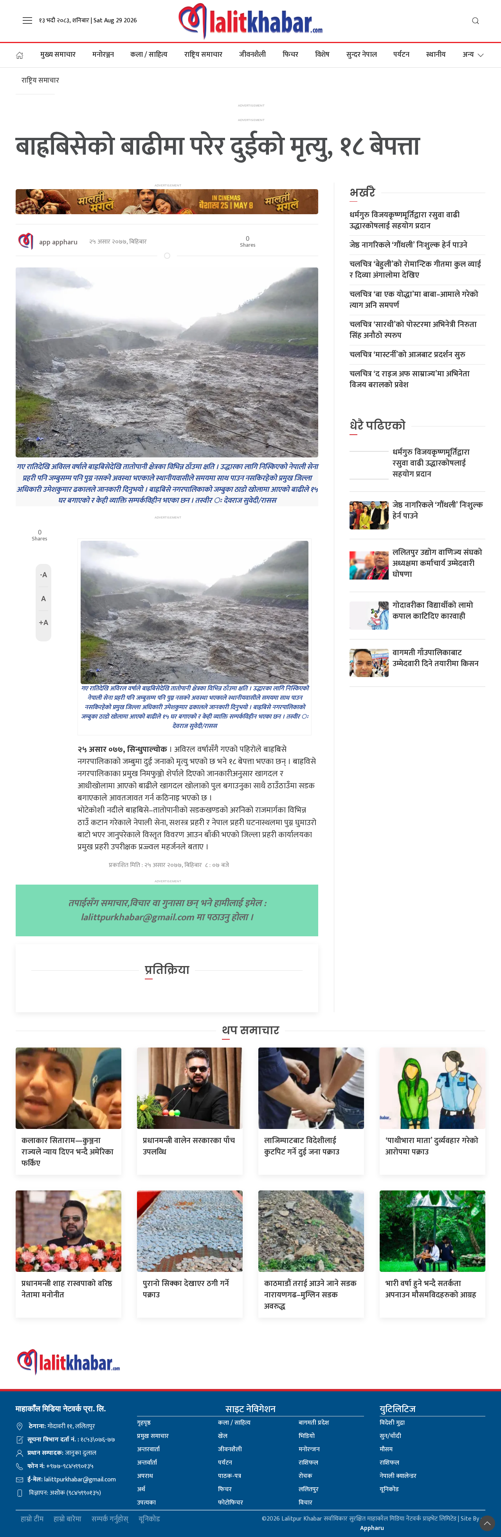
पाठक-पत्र (229, 1476)
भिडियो (307, 1436)
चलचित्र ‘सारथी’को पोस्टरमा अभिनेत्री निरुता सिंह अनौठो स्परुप (413, 330)
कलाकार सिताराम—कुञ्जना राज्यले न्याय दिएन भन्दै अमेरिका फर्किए (68, 1152)
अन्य (468, 55)
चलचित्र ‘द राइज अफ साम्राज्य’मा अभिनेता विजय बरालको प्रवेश (410, 379)
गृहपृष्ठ (144, 1423)
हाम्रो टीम (32, 1519)
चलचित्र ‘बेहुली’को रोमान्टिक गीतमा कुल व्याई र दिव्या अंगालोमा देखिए (415, 270)
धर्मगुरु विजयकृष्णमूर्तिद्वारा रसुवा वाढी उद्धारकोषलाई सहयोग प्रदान (405, 220)
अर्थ (141, 1489)
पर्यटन (401, 55)
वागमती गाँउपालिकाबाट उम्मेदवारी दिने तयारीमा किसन (436, 658)
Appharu (372, 1528)
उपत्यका (146, 1502)
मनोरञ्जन (103, 55)
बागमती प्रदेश (314, 1423)
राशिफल (308, 1463)
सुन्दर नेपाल (361, 55)
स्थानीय (436, 55)
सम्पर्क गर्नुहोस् (110, 1519)
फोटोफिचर (230, 1502)
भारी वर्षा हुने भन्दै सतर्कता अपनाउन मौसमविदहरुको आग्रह (431, 1289)
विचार (305, 1502)
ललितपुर (309, 1489)
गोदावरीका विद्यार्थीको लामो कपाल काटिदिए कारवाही (433, 611)
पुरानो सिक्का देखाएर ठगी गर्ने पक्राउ (186, 1289)
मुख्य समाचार (58, 55)
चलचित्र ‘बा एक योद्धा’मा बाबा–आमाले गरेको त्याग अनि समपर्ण (414, 300)
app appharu (58, 242)
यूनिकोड (389, 1489)
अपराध (145, 1476)
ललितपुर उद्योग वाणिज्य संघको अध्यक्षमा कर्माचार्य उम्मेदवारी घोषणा (437, 563)
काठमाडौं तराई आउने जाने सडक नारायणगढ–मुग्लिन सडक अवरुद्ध (310, 1295)
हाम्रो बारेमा (67, 1519)
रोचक (305, 1476)
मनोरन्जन (309, 1449)
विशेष (322, 55)
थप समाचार (250, 1030)
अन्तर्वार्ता (147, 1463)
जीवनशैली (252, 55)
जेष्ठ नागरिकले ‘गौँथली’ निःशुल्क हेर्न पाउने (408, 245)
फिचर (290, 55)
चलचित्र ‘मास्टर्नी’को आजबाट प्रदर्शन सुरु (407, 354)
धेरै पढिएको (377, 426)
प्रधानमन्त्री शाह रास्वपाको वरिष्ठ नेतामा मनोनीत (67, 1289)
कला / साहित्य (149, 55)
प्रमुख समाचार (153, 1436)
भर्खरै (362, 193)
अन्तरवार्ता (148, 1449)
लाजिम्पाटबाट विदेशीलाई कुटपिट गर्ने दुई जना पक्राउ (301, 1146)
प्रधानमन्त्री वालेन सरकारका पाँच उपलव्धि (189, 1146)
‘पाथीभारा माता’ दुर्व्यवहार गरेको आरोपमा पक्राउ (432, 1146)
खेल (222, 1436)
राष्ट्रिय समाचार (203, 55)
